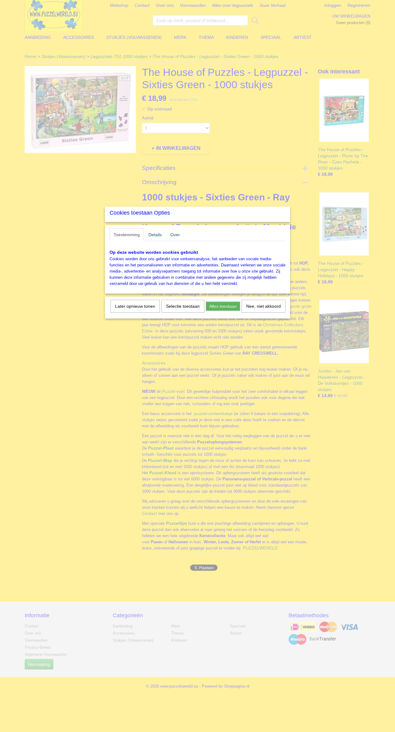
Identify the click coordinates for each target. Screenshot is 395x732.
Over (175, 234)
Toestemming (127, 234)
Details (155, 234)
